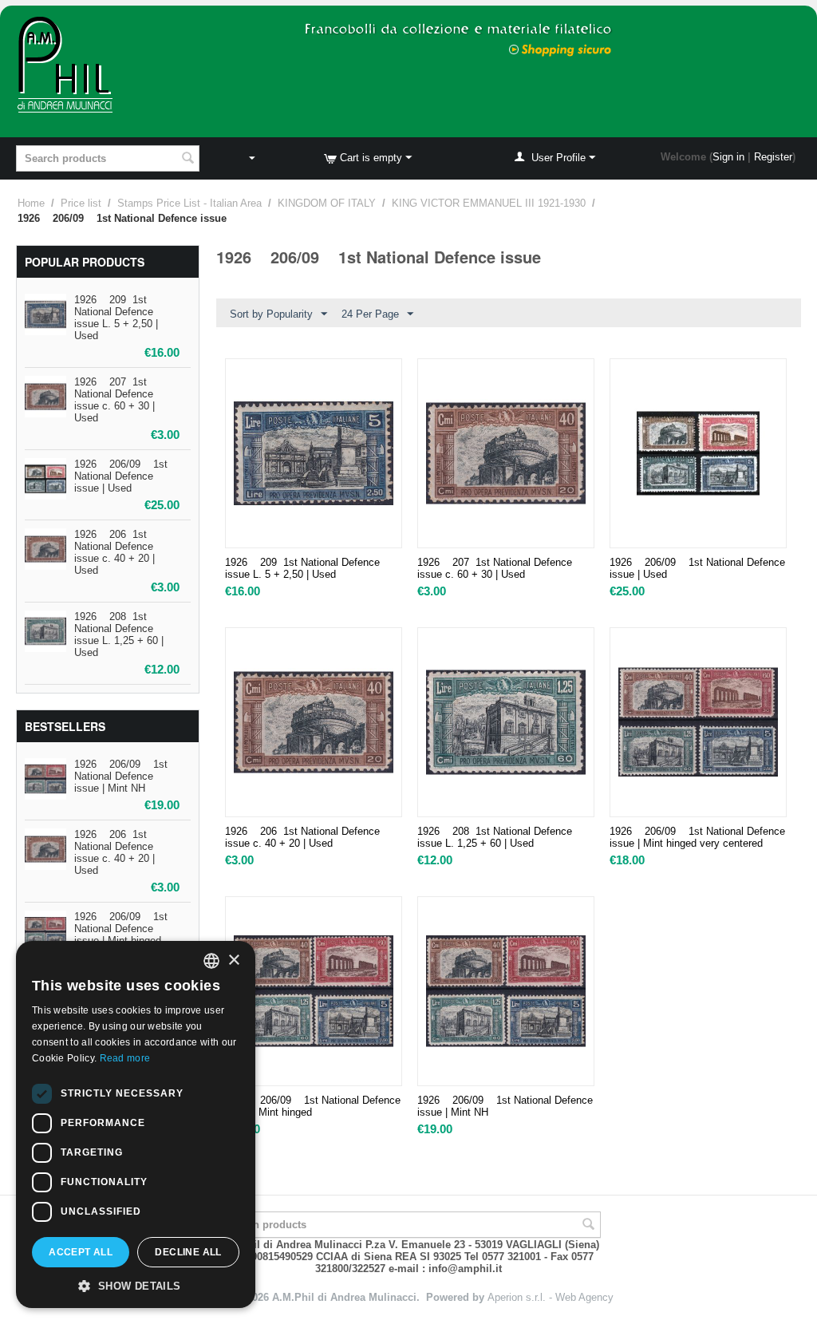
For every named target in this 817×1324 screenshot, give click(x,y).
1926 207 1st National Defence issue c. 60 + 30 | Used (114, 400)
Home (31, 203)
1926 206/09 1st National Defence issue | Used (121, 476)
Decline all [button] (188, 1252)
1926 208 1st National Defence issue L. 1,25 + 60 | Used (119, 634)
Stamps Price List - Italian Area (189, 203)
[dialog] (135, 1124)
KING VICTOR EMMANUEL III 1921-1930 (489, 203)
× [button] (233, 960)
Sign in (728, 157)
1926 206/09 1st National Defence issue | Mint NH (121, 776)
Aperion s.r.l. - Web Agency (550, 1297)
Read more (125, 1058)
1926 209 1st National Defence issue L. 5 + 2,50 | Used (116, 318)
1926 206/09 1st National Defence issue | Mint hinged (121, 929)
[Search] (187, 159)
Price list (81, 203)
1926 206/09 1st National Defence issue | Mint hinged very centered (697, 837)
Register (773, 157)
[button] (135, 1285)
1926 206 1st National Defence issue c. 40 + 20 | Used (114, 552)
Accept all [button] (80, 1252)
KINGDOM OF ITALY (327, 203)
